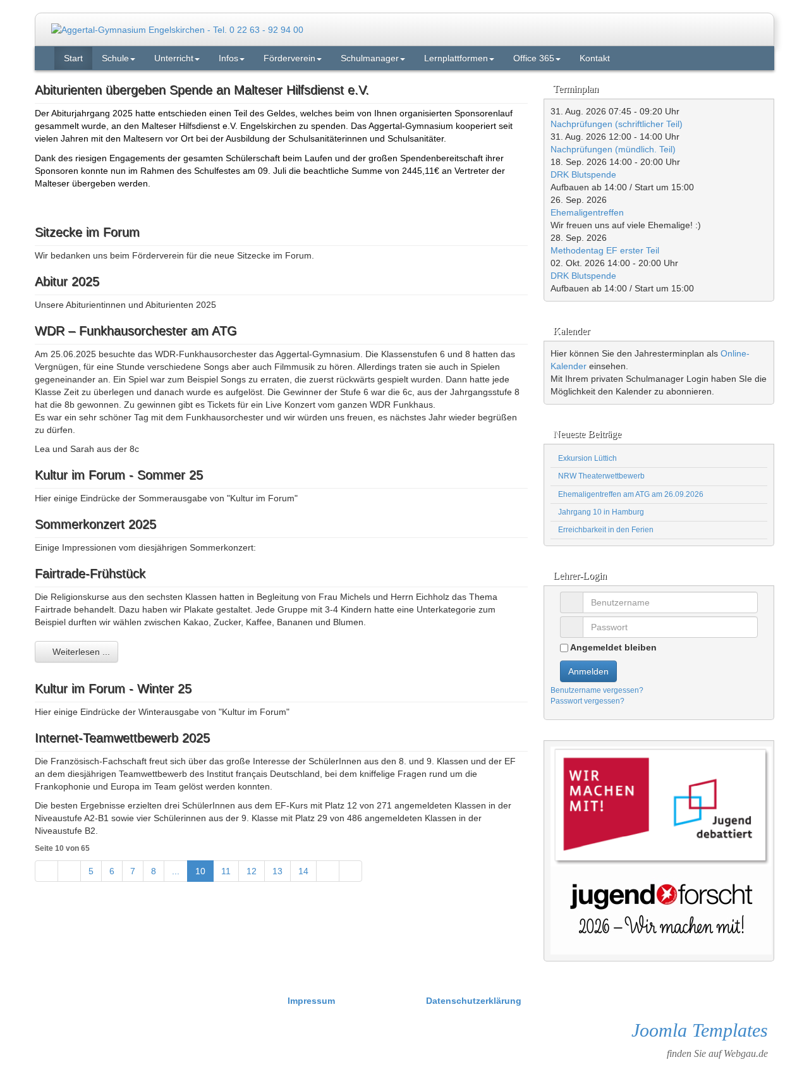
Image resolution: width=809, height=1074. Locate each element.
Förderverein (289, 58)
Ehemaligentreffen (587, 212)
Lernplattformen (456, 58)
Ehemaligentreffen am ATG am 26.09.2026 (629, 494)
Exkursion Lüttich (586, 458)
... (175, 871)
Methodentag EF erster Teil (604, 250)
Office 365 (533, 58)
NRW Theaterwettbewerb (600, 476)
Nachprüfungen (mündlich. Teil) (613, 149)
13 (277, 871)
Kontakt (595, 58)
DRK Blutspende (583, 174)
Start (73, 58)
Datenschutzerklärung (473, 1001)
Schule (115, 58)
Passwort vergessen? (587, 701)
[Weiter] (327, 871)
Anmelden (588, 671)
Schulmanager (370, 58)
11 (226, 871)
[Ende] (350, 871)
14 (303, 871)
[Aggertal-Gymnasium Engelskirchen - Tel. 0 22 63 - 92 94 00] (177, 29)
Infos (228, 58)
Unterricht (173, 58)
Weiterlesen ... (80, 652)
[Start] (46, 871)
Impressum (313, 1001)
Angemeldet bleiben (612, 647)
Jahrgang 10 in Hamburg (600, 512)
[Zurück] (69, 871)
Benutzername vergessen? (596, 690)
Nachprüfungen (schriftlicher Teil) (616, 124)
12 (251, 871)
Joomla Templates (699, 1030)
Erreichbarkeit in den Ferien (605, 529)
